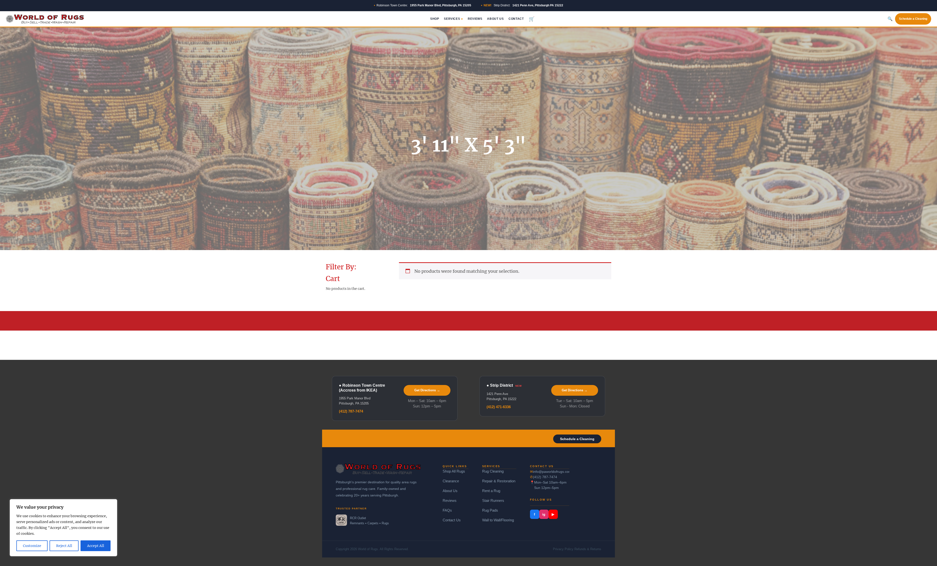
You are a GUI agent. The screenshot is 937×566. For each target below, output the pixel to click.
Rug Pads (490, 510)
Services (452, 18)
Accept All (95, 546)
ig (543, 514)
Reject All (64, 546)
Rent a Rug (491, 491)
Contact (516, 18)
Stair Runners (493, 500)
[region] (63, 527)
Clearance (451, 481)
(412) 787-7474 (351, 411)
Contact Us (452, 520)
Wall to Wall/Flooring (498, 520)
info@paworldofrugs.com (551, 472)
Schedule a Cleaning (913, 18)
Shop (434, 18)
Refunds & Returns (587, 549)
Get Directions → (427, 390)
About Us (495, 18)
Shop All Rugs (454, 471)
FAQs (447, 510)
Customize (32, 546)
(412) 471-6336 (499, 407)
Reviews (475, 18)
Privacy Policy (563, 549)
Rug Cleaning (493, 471)
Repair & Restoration (498, 481)
